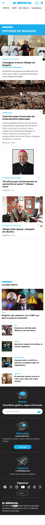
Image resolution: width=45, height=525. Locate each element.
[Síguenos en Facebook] (4, 486)
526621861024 (22, 436)
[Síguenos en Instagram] (16, 486)
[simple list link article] (22, 300)
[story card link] (22, 48)
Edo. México (24, 8)
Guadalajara (36, 8)
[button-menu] (3, 3)
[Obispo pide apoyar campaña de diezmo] (22, 211)
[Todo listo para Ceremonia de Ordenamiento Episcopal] (22, 97)
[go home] (22, 502)
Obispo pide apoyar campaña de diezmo (18, 230)
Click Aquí (22, 447)
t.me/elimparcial (22, 471)
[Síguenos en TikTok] (29, 486)
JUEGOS (6, 8)
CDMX (14, 8)
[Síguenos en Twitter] (10, 486)
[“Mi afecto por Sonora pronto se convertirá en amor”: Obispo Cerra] (22, 164)
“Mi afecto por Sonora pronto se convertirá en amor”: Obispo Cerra (19, 184)
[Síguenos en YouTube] (23, 487)
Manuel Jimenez (14, 67)
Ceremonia (7, 113)
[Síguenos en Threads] (34, 486)
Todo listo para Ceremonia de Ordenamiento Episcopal (18, 117)
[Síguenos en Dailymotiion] (40, 487)
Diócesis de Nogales (10, 59)
